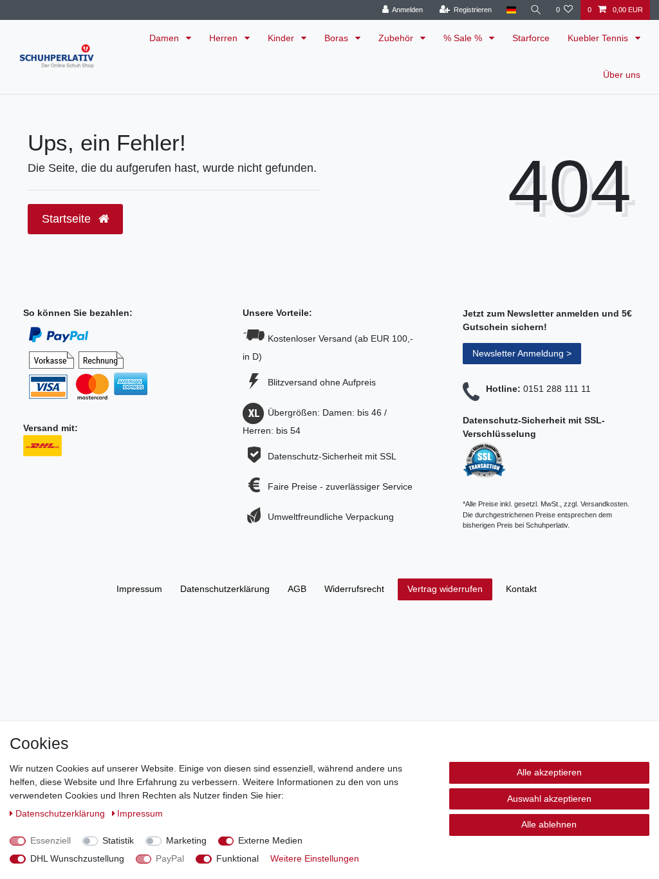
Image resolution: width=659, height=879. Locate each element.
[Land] (511, 10)
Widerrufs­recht (354, 589)
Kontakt (521, 589)
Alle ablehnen (549, 824)
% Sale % (464, 38)
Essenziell (50, 840)
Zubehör (397, 38)
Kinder (282, 38)
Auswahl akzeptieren (549, 798)
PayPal (170, 858)
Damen (165, 38)
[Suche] (536, 10)
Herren (224, 38)
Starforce (531, 38)
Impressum (139, 589)
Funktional (237, 858)
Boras (337, 38)
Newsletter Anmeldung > (521, 353)
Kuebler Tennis (599, 38)
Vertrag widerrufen (445, 589)
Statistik (118, 840)
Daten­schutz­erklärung (225, 589)
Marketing (186, 840)
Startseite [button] (68, 218)
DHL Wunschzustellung (77, 858)
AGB (297, 589)
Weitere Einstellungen (314, 858)
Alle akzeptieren (549, 772)
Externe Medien (270, 840)
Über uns (621, 74)
